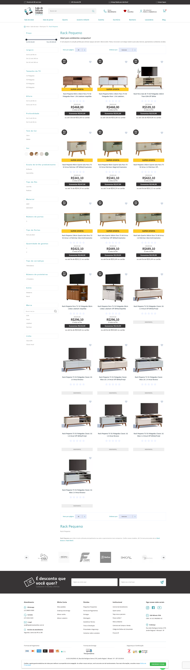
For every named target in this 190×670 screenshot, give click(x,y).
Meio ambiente (117, 622)
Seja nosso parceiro (119, 614)
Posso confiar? (117, 618)
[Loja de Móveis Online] (33, 11)
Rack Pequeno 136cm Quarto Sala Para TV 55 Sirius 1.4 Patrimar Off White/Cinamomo (149, 167)
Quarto (65, 20)
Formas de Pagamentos (90, 611)
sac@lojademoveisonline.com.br (34, 625)
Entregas (86, 614)
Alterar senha (61, 614)
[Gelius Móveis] (105, 557)
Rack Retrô (69, 541)
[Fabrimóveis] (84, 557)
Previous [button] (26, 557)
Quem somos (117, 611)
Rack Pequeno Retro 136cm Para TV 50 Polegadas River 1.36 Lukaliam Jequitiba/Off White (113, 96)
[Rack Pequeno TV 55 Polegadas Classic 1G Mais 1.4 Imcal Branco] (77, 471)
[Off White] (42, 154)
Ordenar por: (113, 50)
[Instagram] (147, 607)
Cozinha (101, 20)
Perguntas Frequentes (90, 607)
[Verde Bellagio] (47, 154)
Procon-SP (116, 633)
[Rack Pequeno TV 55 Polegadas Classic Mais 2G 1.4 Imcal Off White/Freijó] (112, 358)
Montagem (86, 618)
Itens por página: (68, 50)
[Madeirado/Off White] (36, 154)
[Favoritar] (90, 62)
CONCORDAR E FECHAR (158, 664)
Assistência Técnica (89, 622)
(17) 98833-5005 (29, 610)
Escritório (116, 20)
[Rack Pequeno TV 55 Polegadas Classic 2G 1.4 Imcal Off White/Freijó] (148, 288)
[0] (164, 11)
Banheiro (132, 20)
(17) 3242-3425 (28, 618)
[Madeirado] (31, 154)
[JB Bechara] (147, 557)
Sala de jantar (48, 20)
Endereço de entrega (63, 611)
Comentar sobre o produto (91, 633)
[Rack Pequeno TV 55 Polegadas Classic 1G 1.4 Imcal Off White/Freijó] (77, 415)
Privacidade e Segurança (90, 629)
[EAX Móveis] (43, 557)
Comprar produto (79, 122)
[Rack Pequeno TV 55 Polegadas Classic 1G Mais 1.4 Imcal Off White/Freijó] (148, 415)
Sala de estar (29, 20)
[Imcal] (126, 557)
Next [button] (163, 557)
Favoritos (130, 11)
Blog (164, 20)
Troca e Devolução (89, 626)
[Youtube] (159, 607)
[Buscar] (93, 11)
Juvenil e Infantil (83, 20)
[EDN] (64, 557)
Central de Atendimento (120, 607)
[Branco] (26, 154)
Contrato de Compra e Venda (122, 625)
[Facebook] (153, 607)
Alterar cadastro (62, 618)
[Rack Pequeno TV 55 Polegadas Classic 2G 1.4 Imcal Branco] (77, 358)
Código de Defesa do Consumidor (123, 629)
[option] (43, 557)
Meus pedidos (61, 607)
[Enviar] (142, 582)
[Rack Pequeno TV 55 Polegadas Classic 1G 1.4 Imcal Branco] (112, 415)
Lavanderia (149, 20)
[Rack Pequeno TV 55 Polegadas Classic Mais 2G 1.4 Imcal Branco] (148, 358)
